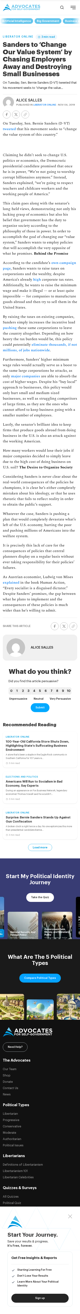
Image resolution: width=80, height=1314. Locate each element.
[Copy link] (25, 114)
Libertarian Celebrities (18, 1177)
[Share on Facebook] (7, 114)
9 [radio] (63, 690)
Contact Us (10, 1088)
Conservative (12, 1126)
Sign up (40, 1298)
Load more (40, 847)
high (37, 279)
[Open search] (62, 7)
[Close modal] (70, 1216)
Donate (8, 1081)
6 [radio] (46, 690)
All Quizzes (11, 1196)
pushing (10, 328)
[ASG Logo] (40, 1032)
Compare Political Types (40, 978)
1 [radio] (17, 690)
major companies (25, 376)
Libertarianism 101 (15, 1171)
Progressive (11, 1120)
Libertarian (10, 1113)
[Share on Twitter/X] (16, 114)
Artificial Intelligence (16, 21)
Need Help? (15, 1047)
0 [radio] (11, 690)
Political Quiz (12, 1203)
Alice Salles (29, 100)
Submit (40, 707)
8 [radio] (57, 690)
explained (11, 582)
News (7, 1094)
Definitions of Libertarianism (23, 1164)
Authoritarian (12, 1139)
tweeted (9, 129)
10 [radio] (69, 690)
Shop (6, 1075)
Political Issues (13, 1145)
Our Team (9, 1069)
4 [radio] (34, 690)
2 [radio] (23, 690)
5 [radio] (40, 690)
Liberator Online (18, 37)
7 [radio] (51, 690)
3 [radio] (28, 690)
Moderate (9, 1132)
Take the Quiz (40, 897)
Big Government (48, 21)
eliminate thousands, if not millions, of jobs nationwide (40, 347)
